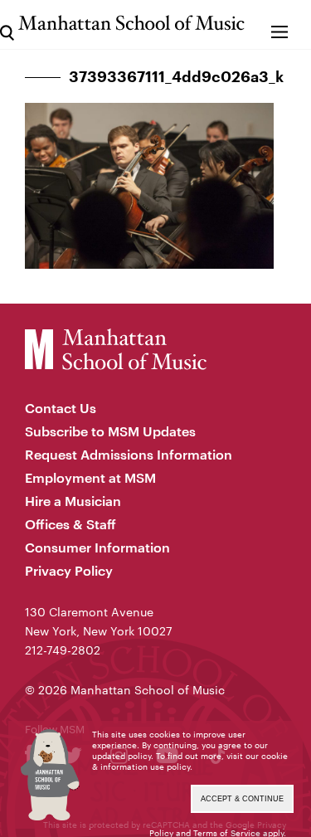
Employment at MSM (90, 477)
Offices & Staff (70, 524)
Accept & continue (242, 799)
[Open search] (7, 24)
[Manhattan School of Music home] (131, 22)
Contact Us (60, 408)
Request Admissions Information (128, 454)
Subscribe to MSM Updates (110, 431)
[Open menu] (280, 24)
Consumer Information (97, 547)
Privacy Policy (69, 570)
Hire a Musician (73, 501)
